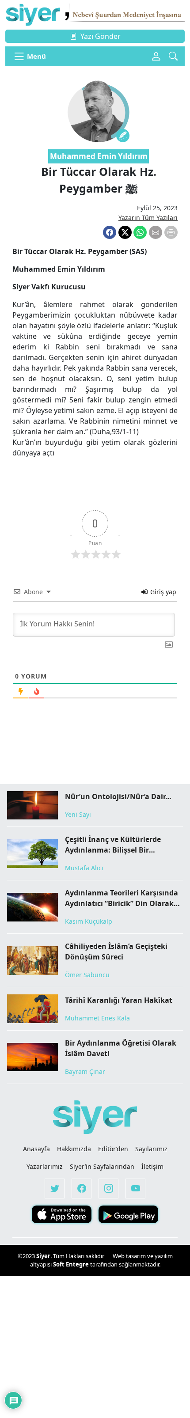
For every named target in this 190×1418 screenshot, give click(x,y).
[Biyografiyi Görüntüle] (122, 135)
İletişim (152, 1166)
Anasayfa (36, 1149)
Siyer (43, 1256)
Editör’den (113, 1149)
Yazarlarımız (45, 1166)
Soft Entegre (71, 1264)
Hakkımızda (74, 1149)
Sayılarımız (151, 1149)
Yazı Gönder (100, 36)
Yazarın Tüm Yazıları (148, 217)
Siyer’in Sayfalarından (102, 1166)
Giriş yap (162, 592)
